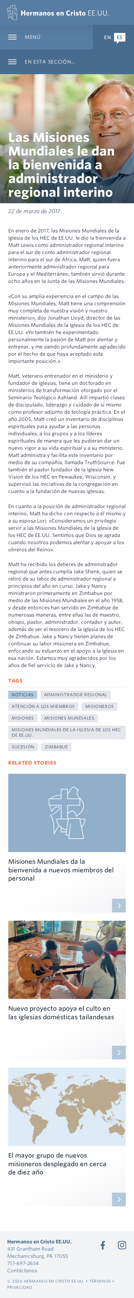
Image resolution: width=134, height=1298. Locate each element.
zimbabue (56, 746)
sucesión (23, 746)
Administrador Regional (75, 694)
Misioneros (99, 706)
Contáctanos (22, 1270)
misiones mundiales (69, 718)
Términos (100, 1281)
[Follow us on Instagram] (122, 1245)
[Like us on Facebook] (103, 1245)
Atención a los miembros (43, 706)
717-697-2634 (23, 1263)
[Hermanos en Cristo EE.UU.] (57, 12)
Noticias (23, 694)
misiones (23, 718)
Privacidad (20, 1287)
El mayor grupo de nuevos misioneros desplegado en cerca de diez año (57, 1164)
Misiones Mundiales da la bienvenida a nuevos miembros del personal (61, 870)
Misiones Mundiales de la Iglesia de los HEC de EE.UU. (66, 732)
